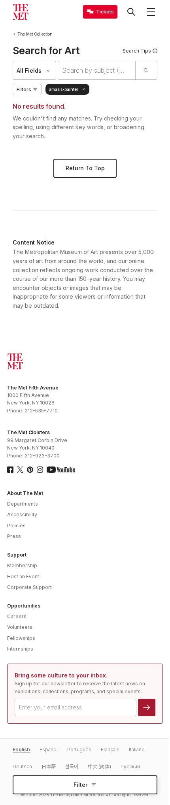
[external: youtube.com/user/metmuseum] (61, 469)
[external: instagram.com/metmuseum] (40, 469)
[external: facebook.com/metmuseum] (10, 469)
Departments (22, 504)
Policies (16, 526)
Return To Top (85, 168)
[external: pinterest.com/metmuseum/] (30, 469)
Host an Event (23, 576)
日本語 (49, 766)
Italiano (137, 749)
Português (79, 749)
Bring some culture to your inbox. (61, 675)
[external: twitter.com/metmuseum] (20, 469)
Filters (24, 89)
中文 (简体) (99, 766)
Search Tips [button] (137, 51)
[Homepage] (20, 12)
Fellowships (21, 638)
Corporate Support (29, 587)
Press (14, 536)
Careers (16, 616)
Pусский (130, 766)
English (21, 749)
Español (49, 749)
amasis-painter (63, 89)
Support (16, 555)
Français (110, 749)
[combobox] (96, 70)
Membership (22, 565)
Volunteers (19, 627)
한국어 (71, 766)
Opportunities (23, 606)
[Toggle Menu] (151, 12)
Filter (80, 784)
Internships (20, 649)
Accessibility (22, 514)
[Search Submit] (146, 70)
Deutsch (22, 766)
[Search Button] (131, 12)
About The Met (25, 493)
